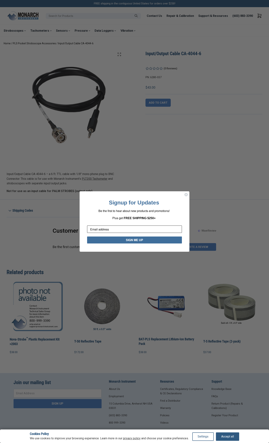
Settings (203, 436)
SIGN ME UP (134, 240)
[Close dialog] (186, 194)
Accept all (227, 436)
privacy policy (132, 438)
